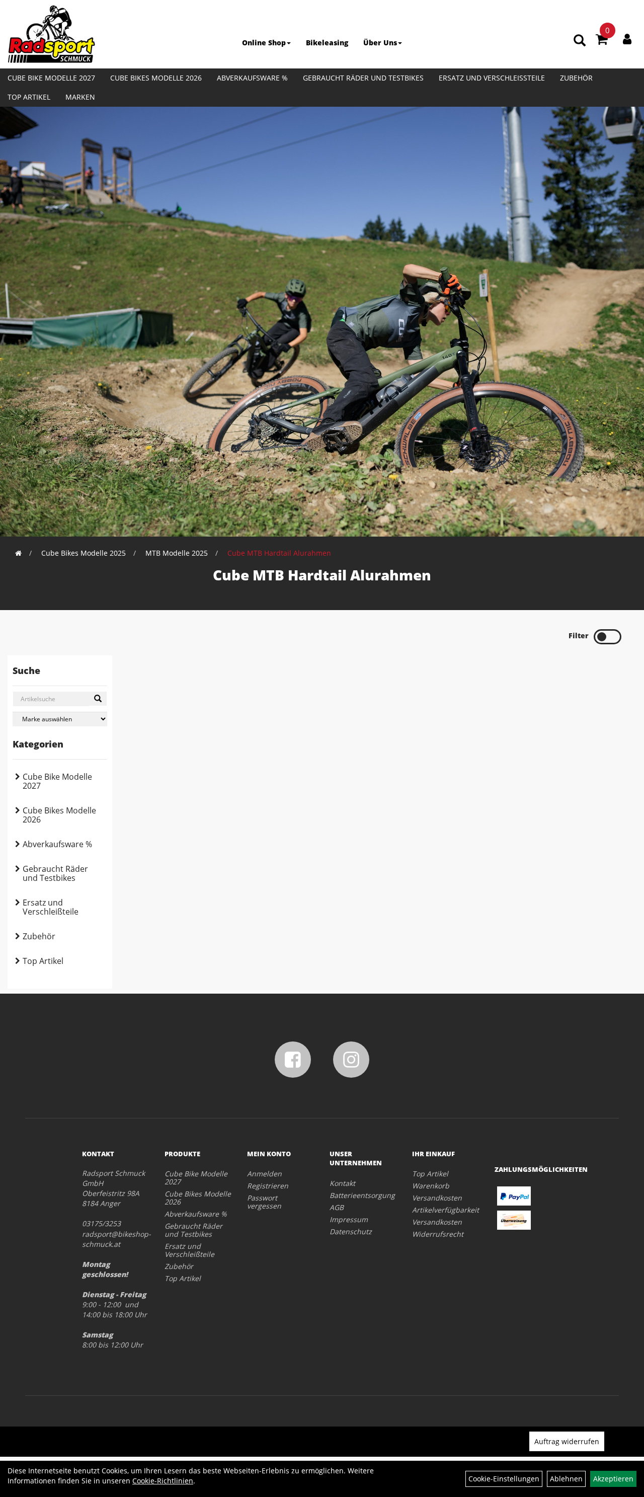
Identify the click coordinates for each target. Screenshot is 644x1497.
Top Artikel (29, 97)
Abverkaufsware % (252, 78)
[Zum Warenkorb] (602, 40)
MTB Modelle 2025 (176, 553)
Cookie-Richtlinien (162, 1480)
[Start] (18, 553)
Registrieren (267, 1185)
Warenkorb (430, 1185)
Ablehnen (566, 1478)
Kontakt (342, 1183)
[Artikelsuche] (580, 41)
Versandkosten (437, 1198)
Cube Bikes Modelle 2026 (156, 78)
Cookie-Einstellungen (503, 1478)
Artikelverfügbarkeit (442, 1210)
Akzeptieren (613, 1478)
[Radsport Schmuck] (51, 34)
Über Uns (380, 42)
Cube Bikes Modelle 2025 (83, 553)
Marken (80, 97)
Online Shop (264, 42)
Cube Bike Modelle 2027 (51, 78)
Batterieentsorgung (359, 1195)
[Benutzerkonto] (627, 39)
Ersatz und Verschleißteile (492, 78)
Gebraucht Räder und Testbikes (363, 78)
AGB (337, 1207)
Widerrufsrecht (437, 1234)
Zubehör (576, 78)
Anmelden (264, 1173)
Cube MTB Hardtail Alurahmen (279, 553)
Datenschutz (351, 1231)
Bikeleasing (327, 42)
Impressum (349, 1219)
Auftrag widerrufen (566, 1441)
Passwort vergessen (264, 1202)
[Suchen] (98, 699)
